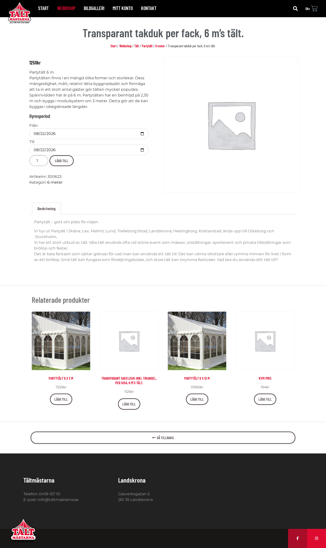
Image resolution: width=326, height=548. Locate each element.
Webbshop (66, 8)
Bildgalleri (94, 8)
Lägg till (61, 160)
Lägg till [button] (61, 399)
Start (43, 8)
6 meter (160, 46)
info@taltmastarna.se (58, 499)
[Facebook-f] (297, 538)
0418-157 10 (49, 494)
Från (33, 126)
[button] (295, 8)
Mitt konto (123, 8)
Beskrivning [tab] (46, 208)
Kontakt (149, 8)
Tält (136, 46)
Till (31, 142)
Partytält (147, 46)
